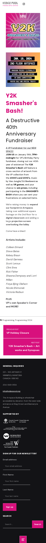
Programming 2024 (23, 320)
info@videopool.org (11, 391)
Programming (8, 320)
